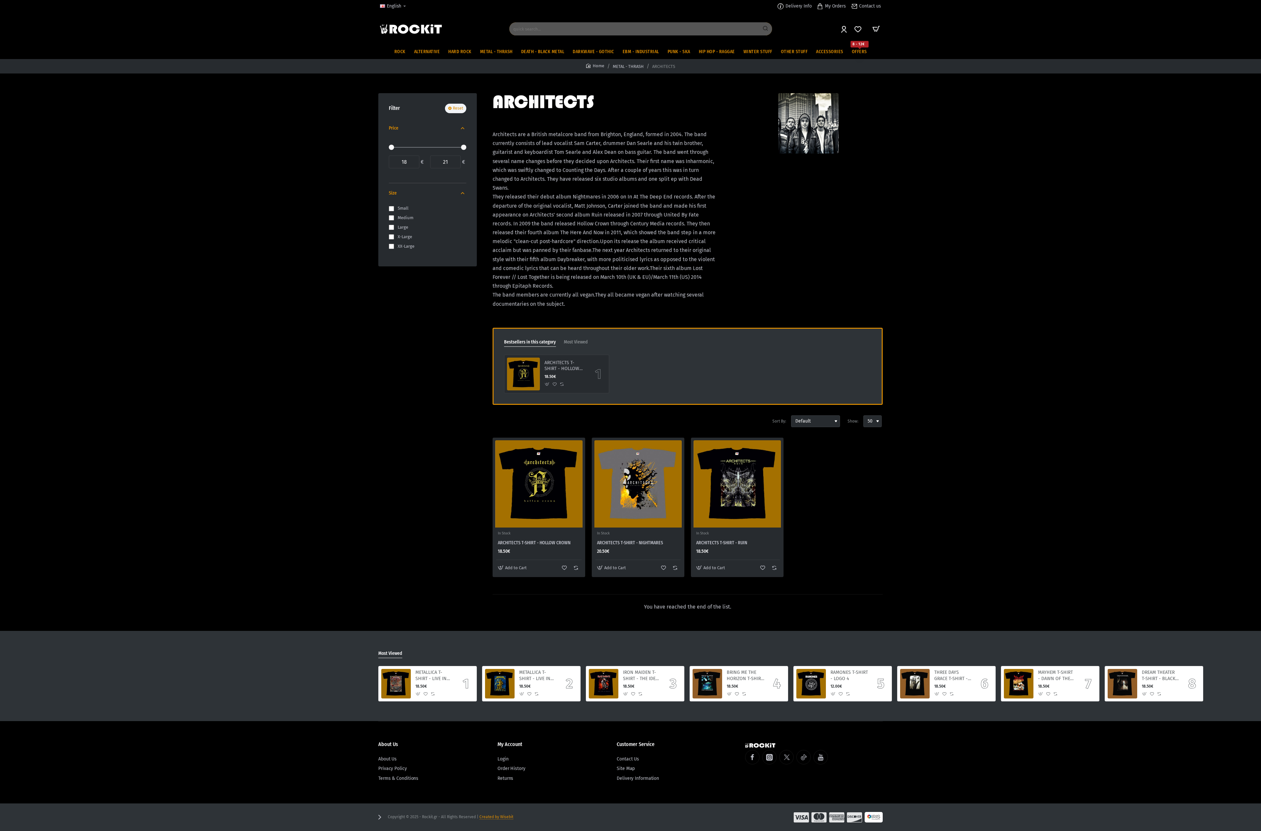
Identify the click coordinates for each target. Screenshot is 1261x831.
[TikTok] (803, 757)
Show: (853, 421)
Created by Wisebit (496, 817)
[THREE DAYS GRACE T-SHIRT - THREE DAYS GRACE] (915, 683)
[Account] (844, 29)
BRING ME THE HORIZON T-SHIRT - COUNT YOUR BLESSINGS (745, 676)
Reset (458, 108)
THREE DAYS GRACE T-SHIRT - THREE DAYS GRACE (951, 676)
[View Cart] (876, 28)
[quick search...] (765, 28)
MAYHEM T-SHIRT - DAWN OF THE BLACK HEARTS (1055, 676)
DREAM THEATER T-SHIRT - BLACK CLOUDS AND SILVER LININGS (1158, 676)
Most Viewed (576, 342)
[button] (547, 384)
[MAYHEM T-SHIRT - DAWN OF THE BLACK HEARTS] (1018, 683)
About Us (388, 744)
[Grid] (498, 421)
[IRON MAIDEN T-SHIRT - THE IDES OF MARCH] (603, 683)
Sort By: (779, 421)
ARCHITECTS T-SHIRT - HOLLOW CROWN (561, 366)
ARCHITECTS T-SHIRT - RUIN (721, 543)
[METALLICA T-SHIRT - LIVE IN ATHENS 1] (500, 683)
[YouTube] (820, 757)
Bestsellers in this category (530, 342)
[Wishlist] (859, 29)
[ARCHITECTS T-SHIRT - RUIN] (737, 484)
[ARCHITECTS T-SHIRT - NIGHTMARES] (638, 484)
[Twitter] (786, 757)
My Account (510, 744)
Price (393, 128)
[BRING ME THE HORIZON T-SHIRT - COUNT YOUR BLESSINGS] (707, 683)
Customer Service (635, 744)
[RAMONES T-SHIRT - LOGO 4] (811, 683)
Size (393, 193)
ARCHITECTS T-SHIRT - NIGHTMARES (630, 543)
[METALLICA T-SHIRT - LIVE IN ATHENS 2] (396, 683)
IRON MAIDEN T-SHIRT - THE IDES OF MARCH (640, 676)
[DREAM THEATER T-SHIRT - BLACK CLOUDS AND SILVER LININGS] (1122, 683)
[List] (509, 421)
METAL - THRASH (628, 66)
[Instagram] (769, 757)
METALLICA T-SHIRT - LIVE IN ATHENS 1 (534, 676)
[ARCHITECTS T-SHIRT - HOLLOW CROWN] (523, 374)
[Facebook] (752, 757)
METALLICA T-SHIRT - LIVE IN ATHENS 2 (431, 676)
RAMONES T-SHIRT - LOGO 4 (849, 675)
